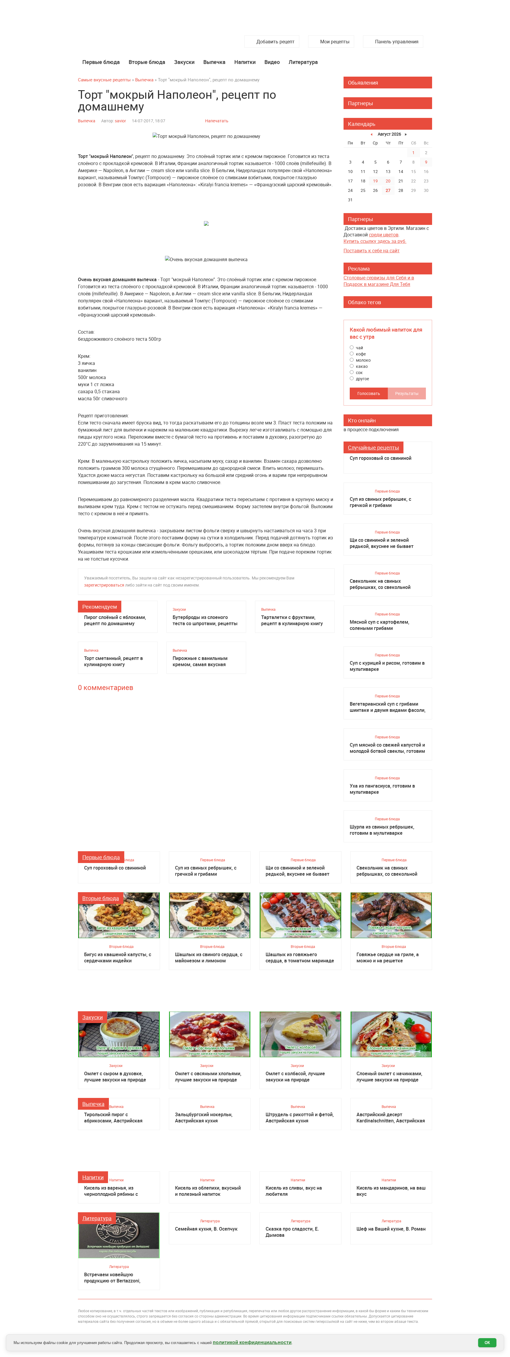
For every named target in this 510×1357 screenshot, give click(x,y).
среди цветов (383, 234)
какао (361, 366)
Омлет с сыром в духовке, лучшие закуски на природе (115, 1077)
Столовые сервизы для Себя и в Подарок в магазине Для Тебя (379, 280)
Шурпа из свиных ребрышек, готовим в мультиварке (382, 830)
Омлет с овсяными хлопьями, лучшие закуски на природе (208, 1077)
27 (388, 190)
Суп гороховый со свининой (380, 458)
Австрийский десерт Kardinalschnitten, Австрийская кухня (391, 1117)
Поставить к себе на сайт (372, 250)
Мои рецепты (334, 41)
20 (388, 181)
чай (359, 347)
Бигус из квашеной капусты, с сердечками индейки (117, 957)
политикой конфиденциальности (252, 1342)
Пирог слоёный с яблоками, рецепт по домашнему (115, 620)
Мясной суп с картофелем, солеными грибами (379, 625)
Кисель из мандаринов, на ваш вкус (391, 1191)
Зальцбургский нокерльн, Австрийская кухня (204, 1117)
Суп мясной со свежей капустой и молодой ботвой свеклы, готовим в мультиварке (387, 748)
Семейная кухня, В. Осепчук (206, 1229)
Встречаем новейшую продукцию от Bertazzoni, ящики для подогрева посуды (117, 1278)
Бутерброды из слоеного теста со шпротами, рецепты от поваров (205, 620)
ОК (487, 1342)
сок (359, 372)
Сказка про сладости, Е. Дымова (292, 1232)
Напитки (245, 61)
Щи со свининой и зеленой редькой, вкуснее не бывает (381, 543)
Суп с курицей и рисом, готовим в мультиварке (387, 666)
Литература (303, 61)
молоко (363, 360)
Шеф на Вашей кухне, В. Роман (391, 1229)
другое (362, 378)
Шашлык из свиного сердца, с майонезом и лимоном (208, 957)
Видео (272, 61)
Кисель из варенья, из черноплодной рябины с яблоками (111, 1191)
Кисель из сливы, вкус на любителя (294, 1191)
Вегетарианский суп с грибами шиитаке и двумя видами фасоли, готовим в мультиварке (388, 707)
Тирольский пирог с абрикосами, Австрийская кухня (113, 1117)
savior (120, 120)
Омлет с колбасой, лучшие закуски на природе (295, 1077)
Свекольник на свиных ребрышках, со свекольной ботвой (380, 584)
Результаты (407, 393)
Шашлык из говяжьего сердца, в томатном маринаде (300, 957)
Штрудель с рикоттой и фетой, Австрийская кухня (300, 1117)
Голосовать (368, 393)
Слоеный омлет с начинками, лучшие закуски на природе (389, 1077)
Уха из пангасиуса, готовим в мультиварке (382, 789)
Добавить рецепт (275, 41)
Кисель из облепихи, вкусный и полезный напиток (208, 1191)
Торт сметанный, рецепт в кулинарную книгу (113, 661)
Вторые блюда (147, 61)
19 (375, 181)
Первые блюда (101, 61)
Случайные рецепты (373, 447)
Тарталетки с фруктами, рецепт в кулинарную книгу (292, 620)
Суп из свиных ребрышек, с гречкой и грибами (380, 502)
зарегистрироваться (104, 585)
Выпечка (214, 61)
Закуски (184, 61)
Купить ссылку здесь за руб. (375, 241)
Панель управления (397, 41)
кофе (360, 354)
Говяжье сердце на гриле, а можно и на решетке (388, 957)
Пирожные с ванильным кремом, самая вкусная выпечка (200, 661)
